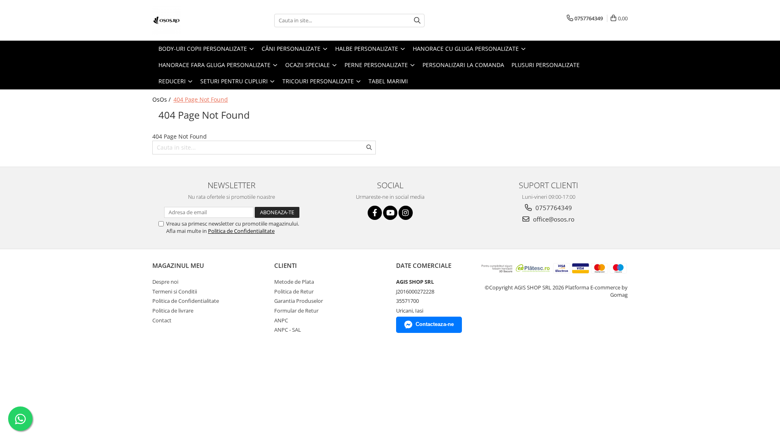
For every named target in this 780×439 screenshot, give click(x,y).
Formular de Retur (296, 310)
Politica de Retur (294, 291)
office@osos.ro (552, 219)
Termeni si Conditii (174, 291)
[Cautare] (417, 20)
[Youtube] (390, 213)
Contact (161, 320)
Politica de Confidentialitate (241, 231)
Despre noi (165, 281)
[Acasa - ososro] (193, 20)
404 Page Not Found (200, 99)
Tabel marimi (388, 81)
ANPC (281, 320)
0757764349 (553, 208)
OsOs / (162, 99)
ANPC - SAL (287, 329)
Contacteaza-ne (435, 324)
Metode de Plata (294, 281)
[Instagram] (406, 213)
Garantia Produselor (298, 300)
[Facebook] (375, 213)
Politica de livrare (172, 310)
